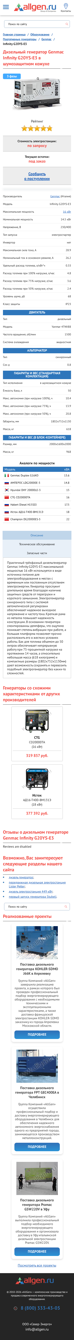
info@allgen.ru (37, 1329)
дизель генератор (21, 877)
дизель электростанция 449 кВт (30, 891)
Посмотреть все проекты (37, 1265)
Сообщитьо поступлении (37, 176)
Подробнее (37, 1035)
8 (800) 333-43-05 (40, 1308)
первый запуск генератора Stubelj (32, 897)
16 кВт (67, 211)
